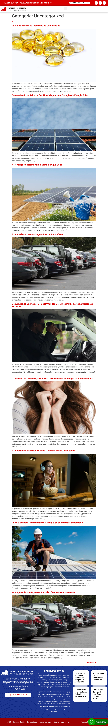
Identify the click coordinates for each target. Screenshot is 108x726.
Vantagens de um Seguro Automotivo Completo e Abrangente (43, 592)
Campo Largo (51, 710)
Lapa (62, 710)
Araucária (59, 708)
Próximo (91, 662)
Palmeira (66, 710)
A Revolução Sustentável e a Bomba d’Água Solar (37, 164)
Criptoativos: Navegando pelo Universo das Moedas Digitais (98, 694)
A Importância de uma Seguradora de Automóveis (37, 234)
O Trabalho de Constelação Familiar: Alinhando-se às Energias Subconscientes (52, 378)
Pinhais (40, 706)
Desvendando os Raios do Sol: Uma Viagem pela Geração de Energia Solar (50, 95)
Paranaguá (54, 711)
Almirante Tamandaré (49, 706)
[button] (65, 8)
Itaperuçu (65, 708)
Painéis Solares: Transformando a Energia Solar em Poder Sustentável (47, 522)
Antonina (57, 710)
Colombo (57, 706)
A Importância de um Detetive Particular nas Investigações (80, 693)
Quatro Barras (46, 708)
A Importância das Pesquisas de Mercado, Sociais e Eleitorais (43, 450)
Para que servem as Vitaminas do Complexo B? (36, 25)
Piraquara (53, 708)
